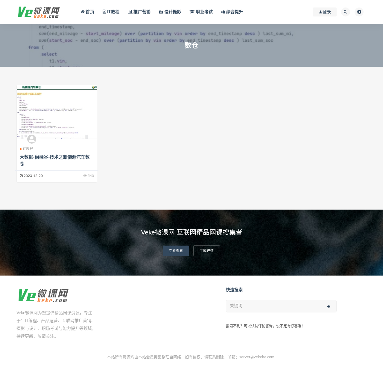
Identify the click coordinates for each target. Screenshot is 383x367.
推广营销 (142, 12)
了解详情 (207, 250)
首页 (89, 12)
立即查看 (176, 250)
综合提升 (234, 12)
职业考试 (204, 12)
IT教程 (112, 12)
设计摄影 (172, 12)
